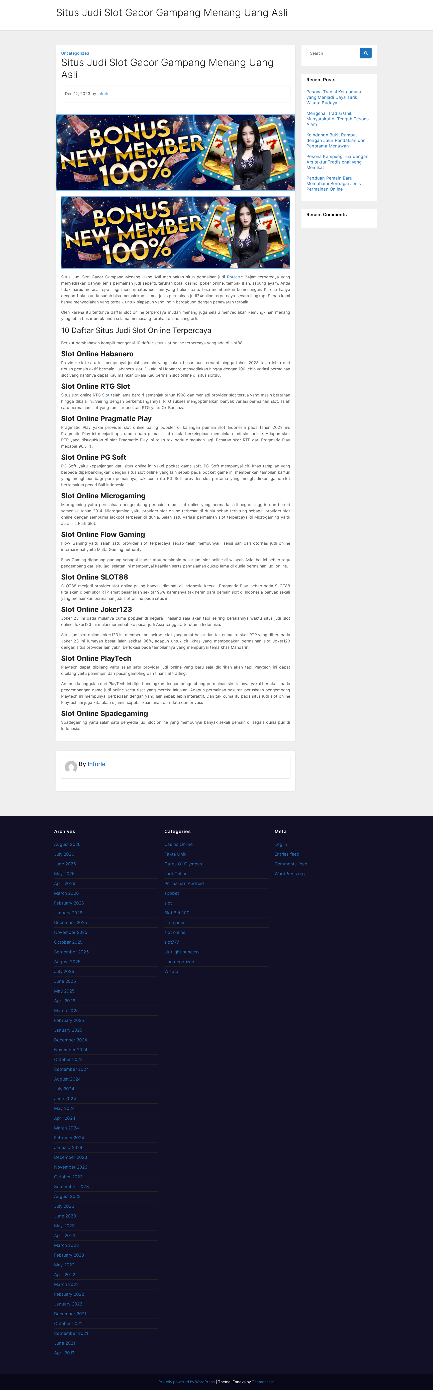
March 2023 (66, 1245)
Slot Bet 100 (176, 912)
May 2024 (64, 1108)
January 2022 (68, 1303)
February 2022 (69, 1294)
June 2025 (65, 981)
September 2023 (71, 1186)
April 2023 (64, 1235)
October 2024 (68, 1059)
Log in (281, 844)
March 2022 (66, 1284)
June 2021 (64, 1343)
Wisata (171, 971)
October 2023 (68, 1176)
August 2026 (67, 844)
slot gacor (174, 922)
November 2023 (71, 1167)
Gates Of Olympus (183, 863)
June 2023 (65, 1215)
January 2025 (68, 1030)
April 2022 (64, 1274)
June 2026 (65, 863)
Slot (106, 394)
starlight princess (182, 951)
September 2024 (71, 1069)
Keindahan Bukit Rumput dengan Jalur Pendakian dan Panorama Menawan (336, 140)
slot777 (171, 942)
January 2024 (68, 1147)
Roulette (235, 276)
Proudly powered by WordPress (187, 1381)
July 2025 (64, 971)
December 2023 (70, 1157)
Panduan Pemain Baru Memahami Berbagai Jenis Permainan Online (333, 184)
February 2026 (69, 903)
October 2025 (68, 942)
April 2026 (64, 883)
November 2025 (70, 932)
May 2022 (64, 1264)
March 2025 (66, 1010)
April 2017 (64, 1352)
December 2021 (70, 1313)
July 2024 (64, 1088)
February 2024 (69, 1137)
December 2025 (70, 922)
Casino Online (178, 844)
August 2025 (67, 961)
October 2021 (68, 1323)
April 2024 (64, 1118)
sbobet (171, 893)
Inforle (103, 93)
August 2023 (67, 1196)
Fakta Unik (175, 854)
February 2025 (69, 1020)
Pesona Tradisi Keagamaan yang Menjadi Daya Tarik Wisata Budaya (334, 97)
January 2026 (68, 912)
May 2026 (64, 873)
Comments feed (291, 863)
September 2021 (71, 1333)
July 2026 (64, 854)
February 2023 (69, 1255)
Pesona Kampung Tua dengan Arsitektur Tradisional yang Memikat (337, 162)
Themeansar (263, 1381)
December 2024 (70, 1039)
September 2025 (71, 951)
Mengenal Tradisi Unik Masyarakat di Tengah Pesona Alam (337, 119)
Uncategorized (75, 53)
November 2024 (71, 1049)
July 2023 (64, 1206)
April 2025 (64, 1000)
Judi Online (175, 873)
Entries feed (287, 854)
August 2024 (67, 1079)
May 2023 (64, 1225)
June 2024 (65, 1098)
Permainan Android (184, 883)
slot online (174, 932)
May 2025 (64, 991)
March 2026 (66, 893)
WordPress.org (290, 873)
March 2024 (66, 1127)
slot (168, 903)
